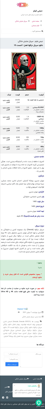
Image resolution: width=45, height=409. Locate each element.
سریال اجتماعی (21, 330)
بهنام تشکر (16, 324)
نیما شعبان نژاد (18, 336)
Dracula (15, 321)
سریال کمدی (27, 333)
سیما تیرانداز (17, 333)
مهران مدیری (28, 336)
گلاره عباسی (7, 333)
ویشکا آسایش (8, 336)
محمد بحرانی (37, 336)
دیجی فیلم (39, 41)
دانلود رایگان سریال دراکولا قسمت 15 (20, 327)
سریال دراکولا (37, 333)
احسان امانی (7, 321)
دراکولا (29, 330)
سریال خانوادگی (8, 330)
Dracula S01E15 (24, 321)
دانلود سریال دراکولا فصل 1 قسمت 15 (28, 45)
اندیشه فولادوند (26, 324)
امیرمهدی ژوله (37, 324)
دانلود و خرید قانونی (6, 101)
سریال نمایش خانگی (25, 41)
